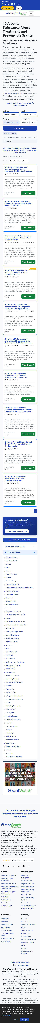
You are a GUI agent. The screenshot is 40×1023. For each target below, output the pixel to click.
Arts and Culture (11, 561)
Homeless (9, 645)
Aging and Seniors (12, 557)
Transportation (11, 736)
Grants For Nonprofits (8, 876)
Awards (8, 564)
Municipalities (10, 672)
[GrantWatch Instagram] (15, 4)
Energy (8, 618)
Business (9, 571)
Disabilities (9, 598)
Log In (19, 8)
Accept (24, 1019)
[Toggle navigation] (31, 13)
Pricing (23, 927)
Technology (9, 733)
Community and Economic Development (19, 588)
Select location (26, 115)
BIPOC (8, 567)
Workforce (9, 753)
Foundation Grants (7, 903)
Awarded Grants (6, 906)
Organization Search (28, 884)
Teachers (9, 730)
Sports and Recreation (13, 719)
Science (8, 702)
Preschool (9, 686)
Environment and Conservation (16, 625)
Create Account (7, 8)
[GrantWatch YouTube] (12, 4)
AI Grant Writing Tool (28, 906)
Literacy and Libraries (13, 665)
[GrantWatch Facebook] (2, 4)
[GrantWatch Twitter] (5, 4)
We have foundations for (15, 547)
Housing (8, 648)
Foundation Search (27, 887)
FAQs (23, 945)
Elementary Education (13, 611)
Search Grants (21, 128)
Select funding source (28, 122)
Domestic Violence (12, 605)
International (10, 659)
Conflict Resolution (12, 594)
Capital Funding (11, 574)
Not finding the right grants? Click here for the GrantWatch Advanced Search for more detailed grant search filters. (20, 150)
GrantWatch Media (27, 942)
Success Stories (6, 930)
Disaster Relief (11, 601)
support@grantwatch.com (20, 962)
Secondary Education (13, 706)
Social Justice (10, 713)
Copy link (9, 141)
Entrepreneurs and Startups (15, 621)
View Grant (27, 193)
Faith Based (10, 628)
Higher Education (12, 642)
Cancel (15, 1019)
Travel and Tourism (12, 740)
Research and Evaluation (14, 699)
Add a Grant (5, 927)
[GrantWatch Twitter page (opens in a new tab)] (8, 866)
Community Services (13, 591)
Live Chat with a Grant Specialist (21, 539)
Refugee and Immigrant (14, 696)
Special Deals (5, 941)
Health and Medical (12, 638)
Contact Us (25, 921)
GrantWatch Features (28, 924)
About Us (24, 919)
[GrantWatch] (16, 13)
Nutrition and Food (12, 675)
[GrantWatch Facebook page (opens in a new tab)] (3, 866)
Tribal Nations (10, 743)
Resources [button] (5, 915)
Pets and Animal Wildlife (14, 682)
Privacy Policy (25, 933)
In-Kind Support (11, 652)
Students (9, 723)
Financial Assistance (12, 635)
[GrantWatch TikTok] (18, 4)
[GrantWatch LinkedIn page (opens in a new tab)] (13, 866)
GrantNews (5, 919)
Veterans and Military (13, 746)
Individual (9, 655)
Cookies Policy (26, 936)
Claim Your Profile (27, 909)
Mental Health (10, 669)
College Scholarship (12, 584)
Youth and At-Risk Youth (14, 757)
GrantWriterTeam (7, 924)
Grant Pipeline (26, 895)
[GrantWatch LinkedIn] (8, 4)
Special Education (12, 716)
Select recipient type (10, 115)
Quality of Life (10, 692)
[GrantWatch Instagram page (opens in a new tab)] (24, 866)
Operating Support (12, 679)
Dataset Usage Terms (28, 939)
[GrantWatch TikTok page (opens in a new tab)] (29, 866)
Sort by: (5, 161)
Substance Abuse (9, 122)
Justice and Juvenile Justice (15, 662)
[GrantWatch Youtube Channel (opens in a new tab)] (19, 866)
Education (9, 608)
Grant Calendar (26, 903)
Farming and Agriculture (14, 632)
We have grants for (13, 552)
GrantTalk (4, 921)
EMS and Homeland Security (15, 615)
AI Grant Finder (26, 881)
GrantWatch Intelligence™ (13, 93)
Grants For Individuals (9, 884)
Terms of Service (27, 930)
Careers (24, 948)
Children (9, 578)
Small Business (11, 709)
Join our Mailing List (8, 938)
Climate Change (11, 581)
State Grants (5, 897)
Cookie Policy (6, 1016)
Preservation (10, 689)
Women (8, 750)
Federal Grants (6, 900)
